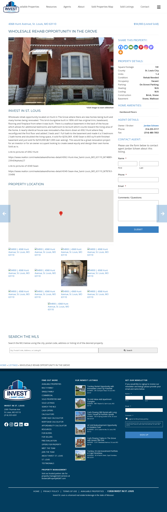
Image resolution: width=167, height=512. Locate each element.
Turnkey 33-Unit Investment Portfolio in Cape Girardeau (102, 452)
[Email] (131, 47)
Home (3, 365)
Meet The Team (48, 448)
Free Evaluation (49, 440)
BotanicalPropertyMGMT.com (54, 478)
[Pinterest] (141, 47)
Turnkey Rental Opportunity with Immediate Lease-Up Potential (100, 387)
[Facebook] (120, 47)
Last (141, 168)
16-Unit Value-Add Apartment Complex (99, 400)
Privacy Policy (51, 491)
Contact (145, 6)
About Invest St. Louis (52, 455)
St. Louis (46, 459)
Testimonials (48, 463)
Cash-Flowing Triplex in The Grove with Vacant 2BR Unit (101, 439)
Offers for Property (51, 444)
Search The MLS (49, 406)
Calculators (48, 414)
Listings (13, 365)
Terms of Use (70, 491)
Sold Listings (127, 6)
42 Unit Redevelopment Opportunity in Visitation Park (102, 426)
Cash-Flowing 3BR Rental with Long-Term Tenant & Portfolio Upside (102, 413)
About (81, 6)
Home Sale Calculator (52, 418)
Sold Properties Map (102, 6)
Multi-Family (47, 388)
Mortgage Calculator (52, 422)
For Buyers (47, 433)
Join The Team (48, 452)
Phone (122, 174)
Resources (51, 6)
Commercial (47, 395)
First (120, 168)
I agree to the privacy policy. (138, 419)
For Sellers (47, 437)
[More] (120, 52)
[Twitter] (125, 47)
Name (122, 158)
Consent (129, 415)
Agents (67, 6)
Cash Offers (47, 410)
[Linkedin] (136, 47)
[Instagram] (146, 47)
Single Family (48, 391)
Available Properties (28, 6)
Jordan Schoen (151, 125)
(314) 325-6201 (10, 415)
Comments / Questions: (130, 197)
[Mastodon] (151, 47)
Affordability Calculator (54, 425)
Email (122, 186)
